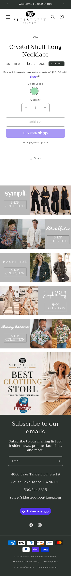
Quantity (35, 99)
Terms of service (25, 567)
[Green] (34, 91)
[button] (8, 17)
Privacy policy (50, 561)
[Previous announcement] (7, 4)
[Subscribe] (58, 461)
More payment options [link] (35, 142)
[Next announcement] (63, 4)
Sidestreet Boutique (33, 556)
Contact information (48, 567)
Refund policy (31, 561)
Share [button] (38, 158)
